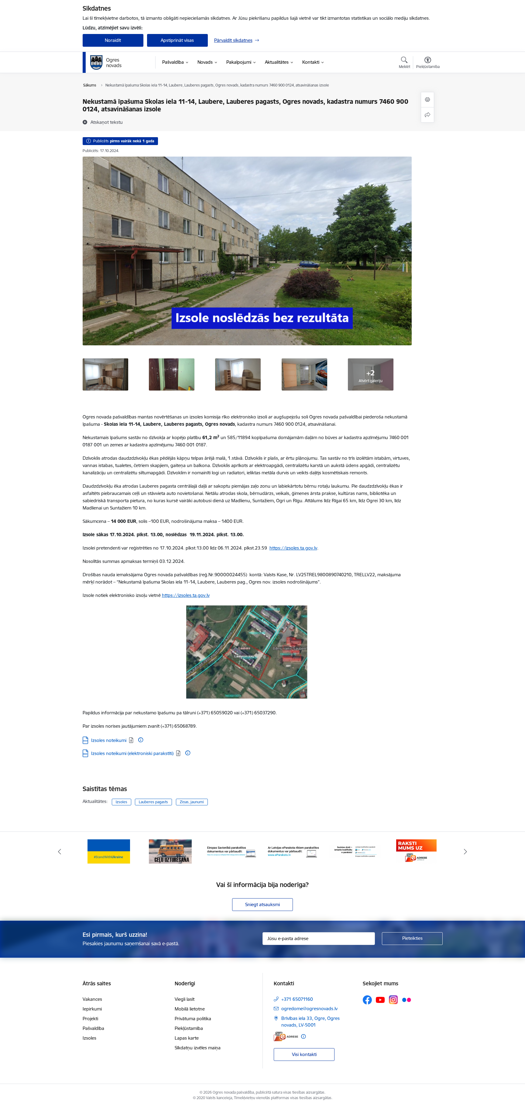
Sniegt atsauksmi (262, 904)
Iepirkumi (92, 1009)
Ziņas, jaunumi (192, 802)
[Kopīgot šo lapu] (427, 114)
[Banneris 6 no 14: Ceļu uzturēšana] (108, 851)
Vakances (92, 999)
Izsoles (121, 802)
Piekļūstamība (189, 1028)
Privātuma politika (193, 1018)
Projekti (90, 1018)
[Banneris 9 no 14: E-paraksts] (293, 851)
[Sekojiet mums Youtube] (380, 999)
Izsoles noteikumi (108, 740)
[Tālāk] (465, 851)
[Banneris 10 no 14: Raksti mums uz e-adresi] (355, 851)
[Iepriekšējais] (59, 851)
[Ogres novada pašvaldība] (117, 62)
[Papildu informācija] (140, 739)
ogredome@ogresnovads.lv (309, 1008)
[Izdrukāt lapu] (427, 99)
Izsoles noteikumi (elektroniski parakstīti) (132, 753)
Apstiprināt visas (177, 40)
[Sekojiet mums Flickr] (406, 999)
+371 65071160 (297, 999)
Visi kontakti (304, 1054)
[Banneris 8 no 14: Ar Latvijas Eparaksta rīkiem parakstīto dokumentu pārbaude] (232, 851)
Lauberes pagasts (153, 802)
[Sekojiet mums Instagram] (393, 999)
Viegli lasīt (184, 999)
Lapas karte (187, 1038)
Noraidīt (113, 40)
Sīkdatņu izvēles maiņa (198, 1048)
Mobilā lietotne (190, 1009)
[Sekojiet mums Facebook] (367, 999)
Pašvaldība (93, 1028)
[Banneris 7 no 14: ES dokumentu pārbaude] (170, 851)
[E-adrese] (286, 1036)
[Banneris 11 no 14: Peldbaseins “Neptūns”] (416, 851)
